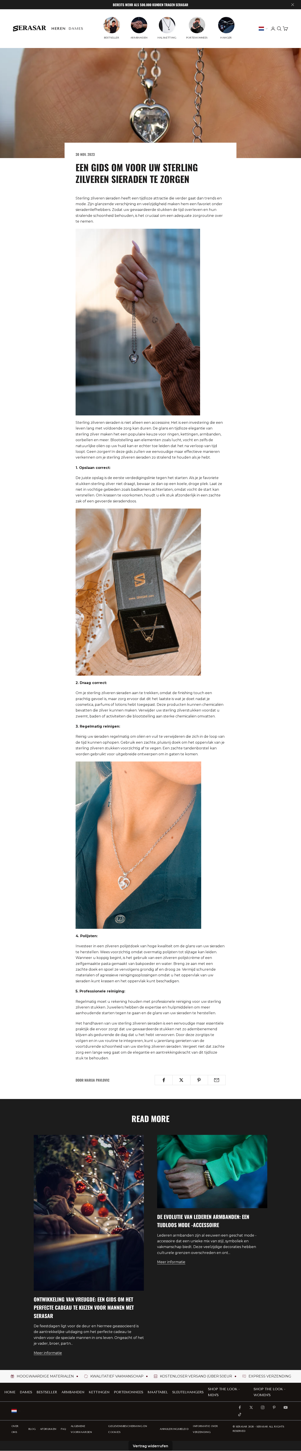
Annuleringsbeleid (174, 1429)
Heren (58, 28)
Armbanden (72, 1392)
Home (9, 1392)
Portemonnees (128, 1392)
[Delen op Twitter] (181, 1080)
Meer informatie (48, 1353)
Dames (76, 28)
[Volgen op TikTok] (240, 1414)
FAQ (63, 1429)
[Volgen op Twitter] (251, 1407)
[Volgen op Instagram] (262, 1407)
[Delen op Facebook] (163, 1080)
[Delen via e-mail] (216, 1080)
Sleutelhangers (188, 1392)
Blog (32, 1429)
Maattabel (158, 1392)
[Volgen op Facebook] (240, 1407)
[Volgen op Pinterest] (274, 1407)
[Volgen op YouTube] (285, 1407)
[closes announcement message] (292, 4)
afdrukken (48, 1429)
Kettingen (99, 1392)
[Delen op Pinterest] (199, 1080)
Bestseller (47, 1392)
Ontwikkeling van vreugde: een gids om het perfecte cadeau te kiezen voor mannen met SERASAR (84, 1307)
